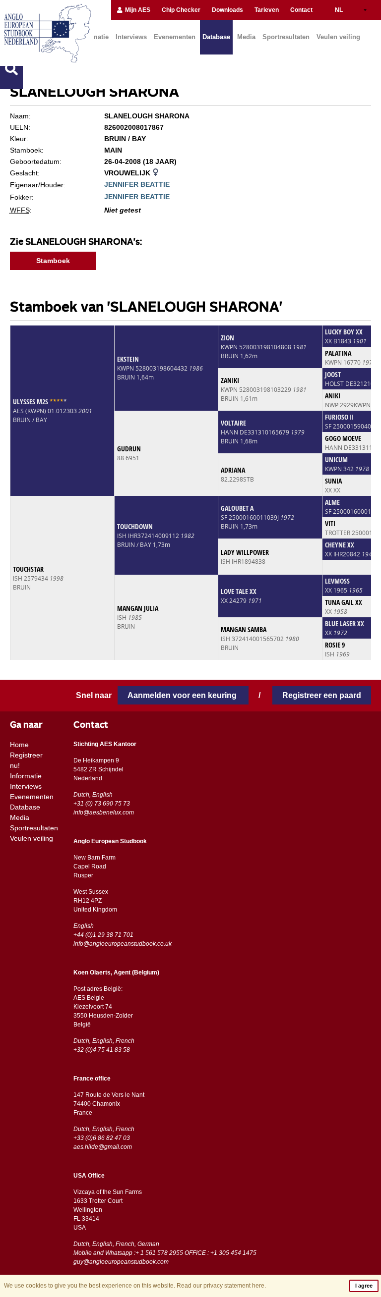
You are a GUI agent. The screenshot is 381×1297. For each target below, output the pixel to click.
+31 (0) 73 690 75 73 (101, 803)
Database (216, 37)
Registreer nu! (26, 760)
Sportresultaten (286, 37)
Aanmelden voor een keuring (183, 695)
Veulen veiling (338, 37)
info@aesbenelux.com (103, 812)
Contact (301, 9)
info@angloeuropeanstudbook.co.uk (122, 943)
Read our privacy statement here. (221, 1285)
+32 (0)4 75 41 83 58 (101, 1049)
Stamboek (53, 261)
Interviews (131, 37)
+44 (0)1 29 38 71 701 (103, 934)
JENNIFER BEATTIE (137, 184)
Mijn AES (137, 9)
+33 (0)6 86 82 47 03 (101, 1138)
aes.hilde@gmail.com (102, 1146)
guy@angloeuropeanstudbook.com (121, 1261)
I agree (364, 1286)
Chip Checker (181, 9)
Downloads (227, 9)
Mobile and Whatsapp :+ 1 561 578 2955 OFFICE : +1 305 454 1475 (164, 1252)
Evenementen (174, 37)
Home (19, 745)
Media (246, 37)
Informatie (26, 776)
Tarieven (266, 9)
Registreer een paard (321, 695)
